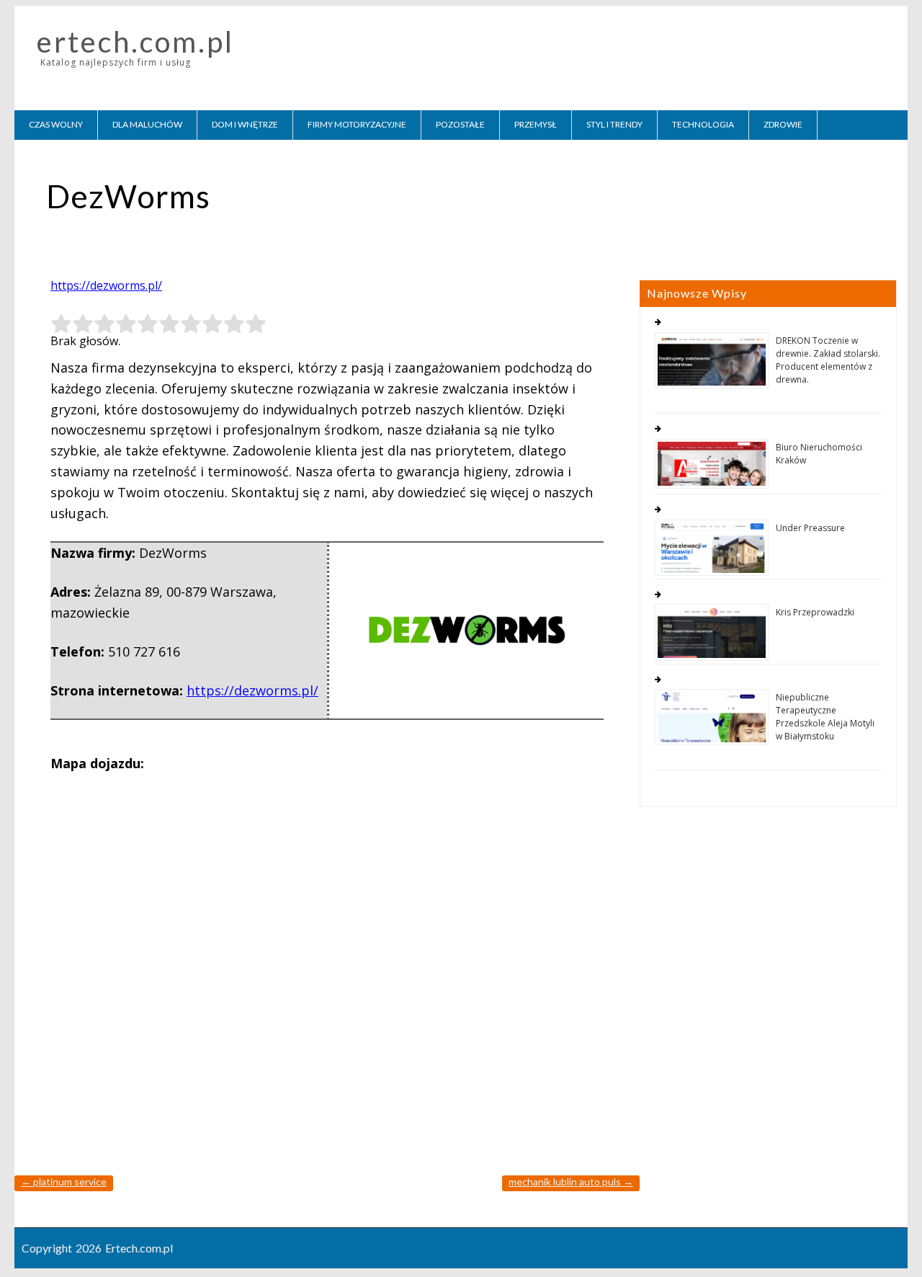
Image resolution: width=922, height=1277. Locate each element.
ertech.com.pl (135, 41)
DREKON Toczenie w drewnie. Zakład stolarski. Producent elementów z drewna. (828, 360)
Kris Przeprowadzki (815, 612)
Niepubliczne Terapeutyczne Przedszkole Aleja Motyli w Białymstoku (825, 716)
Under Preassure (810, 528)
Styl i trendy (614, 124)
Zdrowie (783, 124)
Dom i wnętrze (245, 124)
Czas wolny (56, 124)
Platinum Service (64, 1181)
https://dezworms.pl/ (106, 285)
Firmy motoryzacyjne (357, 124)
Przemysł (535, 124)
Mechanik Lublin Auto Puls (571, 1181)
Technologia (703, 124)
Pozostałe (460, 124)
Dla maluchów (147, 124)
